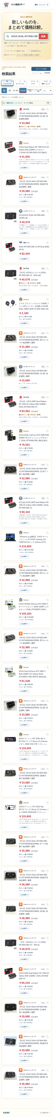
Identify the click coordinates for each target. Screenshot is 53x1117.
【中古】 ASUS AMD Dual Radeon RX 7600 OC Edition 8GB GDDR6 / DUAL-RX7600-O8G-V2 (32, 404)
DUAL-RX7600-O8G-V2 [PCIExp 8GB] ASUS (34, 248)
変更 (48, 103)
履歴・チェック (41, 4)
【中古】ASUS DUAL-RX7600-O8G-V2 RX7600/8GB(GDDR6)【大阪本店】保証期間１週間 (33, 1009)
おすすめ (23, 90)
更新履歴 (6, 1113)
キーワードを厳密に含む (16, 51)
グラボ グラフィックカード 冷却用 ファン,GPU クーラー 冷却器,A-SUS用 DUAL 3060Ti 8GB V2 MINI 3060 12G (34, 306)
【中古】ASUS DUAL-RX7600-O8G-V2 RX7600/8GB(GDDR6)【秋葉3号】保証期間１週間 (34, 184)
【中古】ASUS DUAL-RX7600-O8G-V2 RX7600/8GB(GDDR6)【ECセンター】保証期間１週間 (34, 340)
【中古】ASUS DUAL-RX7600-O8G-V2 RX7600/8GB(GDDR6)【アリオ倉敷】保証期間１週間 (33, 844)
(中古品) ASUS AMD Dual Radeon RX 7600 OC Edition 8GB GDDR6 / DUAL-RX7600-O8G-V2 (34, 505)
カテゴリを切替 (41, 69)
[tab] (7, 83)
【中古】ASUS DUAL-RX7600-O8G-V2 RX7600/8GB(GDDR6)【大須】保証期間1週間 (33, 116)
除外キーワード (10, 55)
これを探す (23, 133)
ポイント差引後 (38, 90)
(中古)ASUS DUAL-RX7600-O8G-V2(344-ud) (32, 216)
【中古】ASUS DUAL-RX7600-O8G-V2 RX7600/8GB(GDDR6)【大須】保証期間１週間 (33, 373)
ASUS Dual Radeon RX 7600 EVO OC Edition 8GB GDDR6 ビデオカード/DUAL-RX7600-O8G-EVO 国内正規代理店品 (34, 150)
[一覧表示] (4, 90)
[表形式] (9, 90)
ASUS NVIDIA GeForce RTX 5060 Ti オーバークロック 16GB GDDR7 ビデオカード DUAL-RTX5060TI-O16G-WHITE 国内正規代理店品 (34, 607)
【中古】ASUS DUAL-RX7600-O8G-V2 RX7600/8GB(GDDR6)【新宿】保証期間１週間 (33, 1077)
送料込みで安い (30, 90)
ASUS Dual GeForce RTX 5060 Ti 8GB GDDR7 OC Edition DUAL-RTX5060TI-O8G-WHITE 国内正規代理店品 (33, 674)
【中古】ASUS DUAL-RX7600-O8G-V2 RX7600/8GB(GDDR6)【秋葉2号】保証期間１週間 (34, 877)
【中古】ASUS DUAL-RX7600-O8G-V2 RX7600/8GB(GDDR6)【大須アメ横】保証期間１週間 (33, 471)
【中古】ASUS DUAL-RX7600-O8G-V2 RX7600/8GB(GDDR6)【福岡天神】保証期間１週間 (33, 775)
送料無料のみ (36, 51)
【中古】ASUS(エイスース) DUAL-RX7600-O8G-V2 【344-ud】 (32, 274)
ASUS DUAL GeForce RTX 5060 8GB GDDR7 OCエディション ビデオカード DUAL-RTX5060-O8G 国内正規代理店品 (34, 438)
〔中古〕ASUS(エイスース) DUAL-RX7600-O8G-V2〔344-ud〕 (32, 943)
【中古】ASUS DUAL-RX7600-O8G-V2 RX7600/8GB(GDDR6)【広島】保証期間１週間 (33, 911)
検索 (43, 36)
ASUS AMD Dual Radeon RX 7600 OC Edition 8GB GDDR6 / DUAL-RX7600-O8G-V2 (34, 976)
